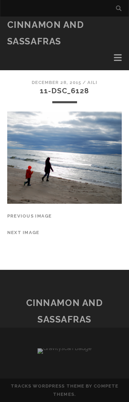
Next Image (23, 232)
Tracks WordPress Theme (47, 386)
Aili (92, 82)
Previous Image (29, 216)
